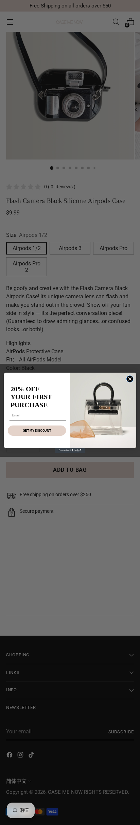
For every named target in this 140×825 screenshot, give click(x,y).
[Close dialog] (129, 378)
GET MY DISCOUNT (37, 430)
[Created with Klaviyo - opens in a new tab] (70, 450)
